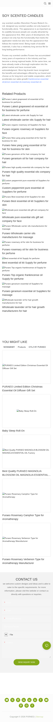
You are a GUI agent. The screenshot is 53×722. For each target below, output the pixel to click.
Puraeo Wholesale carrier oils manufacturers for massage (18, 235)
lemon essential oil (13, 82)
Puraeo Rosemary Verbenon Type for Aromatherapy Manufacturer (23, 561)
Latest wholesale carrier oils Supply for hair (26, 119)
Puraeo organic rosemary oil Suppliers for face (25, 131)
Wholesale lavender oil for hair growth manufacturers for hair (23, 309)
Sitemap (39, 717)
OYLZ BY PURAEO (37, 347)
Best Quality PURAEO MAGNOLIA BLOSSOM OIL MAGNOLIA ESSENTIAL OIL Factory (25, 473)
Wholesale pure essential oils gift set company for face (22, 219)
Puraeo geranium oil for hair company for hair (25, 160)
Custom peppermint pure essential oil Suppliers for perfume (23, 190)
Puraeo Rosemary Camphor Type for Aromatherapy (23, 517)
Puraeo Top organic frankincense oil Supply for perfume (22, 277)
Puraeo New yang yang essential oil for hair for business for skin (24, 147)
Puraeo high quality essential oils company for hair (26, 173)
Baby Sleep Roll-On (13, 430)
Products (22, 347)
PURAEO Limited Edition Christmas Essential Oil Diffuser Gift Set (22, 388)
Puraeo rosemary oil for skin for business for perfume (25, 251)
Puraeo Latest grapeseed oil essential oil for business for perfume (25, 108)
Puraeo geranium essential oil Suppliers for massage (26, 293)
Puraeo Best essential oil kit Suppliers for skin (25, 203)
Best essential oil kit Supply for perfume (24, 262)
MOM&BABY (9, 347)
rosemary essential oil (31, 82)
